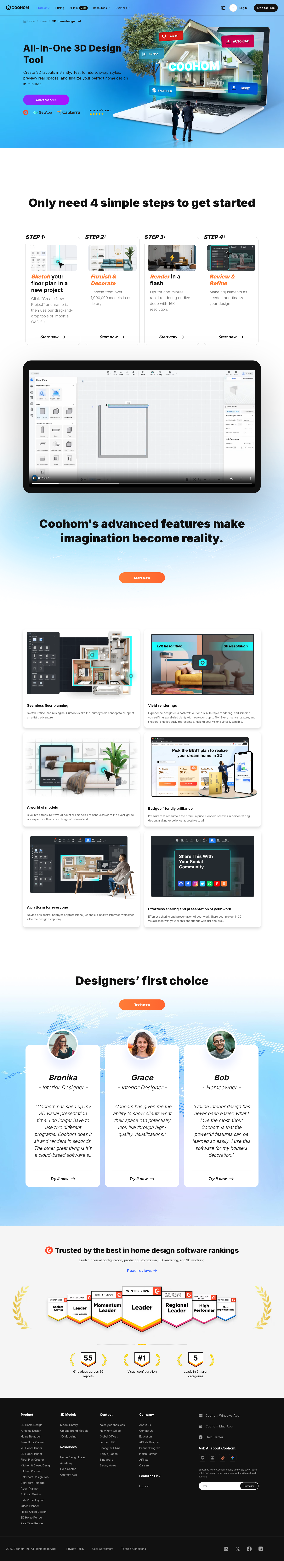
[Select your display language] (223, 8)
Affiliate (144, 1459)
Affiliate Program (149, 1442)
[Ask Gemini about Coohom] (232, 1458)
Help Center (68, 1468)
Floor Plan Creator (32, 1459)
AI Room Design (31, 1494)
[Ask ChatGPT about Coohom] (202, 1458)
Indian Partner (148, 1453)
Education (145, 1436)
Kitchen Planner (31, 1471)
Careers (144, 1465)
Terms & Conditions (133, 1548)
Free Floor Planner (33, 1442)
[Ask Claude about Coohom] (222, 1458)
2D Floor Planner (31, 1448)
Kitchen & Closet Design (36, 1465)
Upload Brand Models (74, 1430)
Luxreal (144, 1486)
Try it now (142, 1005)
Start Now (142, 578)
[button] (43, 8)
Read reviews (139, 1270)
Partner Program (149, 1448)
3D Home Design (31, 1424)
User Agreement (102, 1548)
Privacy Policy (75, 1548)
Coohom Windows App (223, 1415)
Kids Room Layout (32, 1500)
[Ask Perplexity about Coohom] (212, 1458)
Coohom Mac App (219, 1426)
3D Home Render (32, 1517)
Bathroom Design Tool (35, 1477)
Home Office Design (34, 1511)
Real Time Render (32, 1523)
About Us (145, 1424)
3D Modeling (68, 1436)
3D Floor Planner (31, 1453)
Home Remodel (31, 1436)
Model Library (69, 1424)
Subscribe (249, 1485)
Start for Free (46, 100)
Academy (66, 1463)
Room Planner (30, 1488)
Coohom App (68, 1474)
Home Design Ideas (72, 1457)
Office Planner (30, 1506)
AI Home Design (31, 1430)
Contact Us (146, 1430)
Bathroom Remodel (33, 1482)
